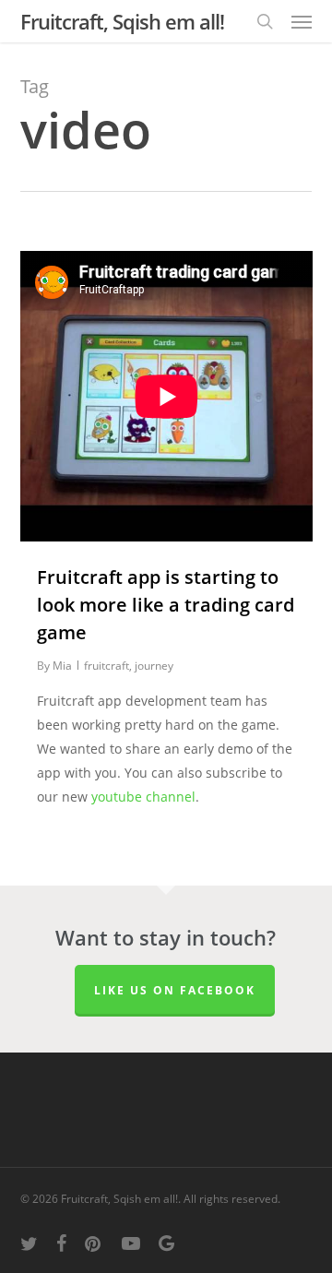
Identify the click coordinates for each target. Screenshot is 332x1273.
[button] (301, 21)
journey (154, 665)
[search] (264, 21)
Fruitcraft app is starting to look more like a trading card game (165, 605)
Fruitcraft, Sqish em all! (122, 21)
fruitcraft (106, 665)
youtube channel (143, 796)
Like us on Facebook (174, 990)
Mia (62, 665)
